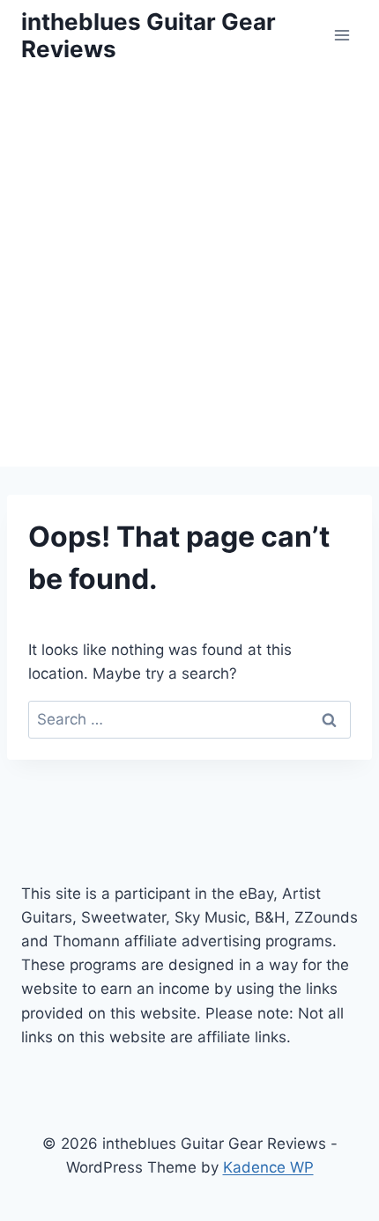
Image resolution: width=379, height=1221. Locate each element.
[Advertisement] (189, 268)
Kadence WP (268, 1167)
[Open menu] (341, 34)
